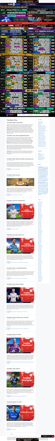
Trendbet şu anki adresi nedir (18, 194)
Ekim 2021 (39, 258)
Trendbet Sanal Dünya (41, 139)
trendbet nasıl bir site (41, 185)
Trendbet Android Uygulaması (16, 200)
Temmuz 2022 (40, 246)
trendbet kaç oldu (42, 183)
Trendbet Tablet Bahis (41, 129)
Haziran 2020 (40, 278)
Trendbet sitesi (44, 188)
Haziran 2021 (40, 263)
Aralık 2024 (39, 209)
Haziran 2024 (40, 217)
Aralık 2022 (39, 240)
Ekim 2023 (39, 227)
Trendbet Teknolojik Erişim (42, 138)
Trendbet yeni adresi (26, 328)
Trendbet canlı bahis (43, 170)
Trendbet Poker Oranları (41, 133)
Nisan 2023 (39, 235)
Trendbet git (19, 278)
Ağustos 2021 (40, 260)
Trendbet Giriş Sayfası (13, 368)
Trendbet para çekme (20, 311)
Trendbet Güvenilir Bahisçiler (42, 130)
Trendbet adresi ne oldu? (14, 402)
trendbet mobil (46, 183)
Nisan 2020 (39, 281)
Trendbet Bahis (40, 168)
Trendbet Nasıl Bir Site (41, 158)
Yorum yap (8, 195)
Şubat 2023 (40, 237)
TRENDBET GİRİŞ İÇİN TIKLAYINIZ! (27, 23)
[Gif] (27, 54)
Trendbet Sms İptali (41, 134)
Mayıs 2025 (39, 205)
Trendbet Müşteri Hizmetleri (45, 184)
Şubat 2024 (40, 222)
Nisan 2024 (39, 219)
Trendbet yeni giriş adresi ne (15, 235)
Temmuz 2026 (40, 201)
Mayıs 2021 (39, 264)
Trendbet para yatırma (20, 328)
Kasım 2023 (40, 226)
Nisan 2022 (39, 250)
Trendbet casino (42, 173)
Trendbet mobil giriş (40, 184)
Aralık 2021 (39, 255)
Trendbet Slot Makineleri (41, 128)
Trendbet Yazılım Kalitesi (41, 143)
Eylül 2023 (39, 228)
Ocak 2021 (39, 269)
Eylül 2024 (39, 213)
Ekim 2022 (39, 242)
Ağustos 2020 (40, 276)
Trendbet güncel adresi (14, 328)
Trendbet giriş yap (15, 262)
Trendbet (8, 429)
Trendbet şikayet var (24, 278)
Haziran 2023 (40, 232)
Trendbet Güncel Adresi (14, 334)
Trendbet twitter (26, 262)
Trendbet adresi (9, 278)
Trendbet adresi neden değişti (11, 194)
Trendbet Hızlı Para (41, 132)
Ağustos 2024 (40, 214)
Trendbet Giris (43, 175)
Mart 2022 (39, 251)
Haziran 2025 (40, 204)
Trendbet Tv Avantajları (41, 137)
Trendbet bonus (9, 328)
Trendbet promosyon (42, 187)
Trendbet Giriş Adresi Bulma (15, 284)
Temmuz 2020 (40, 277)
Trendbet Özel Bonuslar (41, 125)
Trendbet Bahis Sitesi (41, 154)
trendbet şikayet (40, 193)
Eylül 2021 (39, 259)
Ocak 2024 (39, 223)
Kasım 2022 (40, 241)
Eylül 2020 (39, 274)
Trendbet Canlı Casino (41, 171)
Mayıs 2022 (39, 249)
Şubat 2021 (39, 268)
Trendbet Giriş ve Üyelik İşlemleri (17, 268)
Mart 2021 (39, 267)
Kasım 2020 (40, 272)
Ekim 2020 (39, 273)
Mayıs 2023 (39, 233)
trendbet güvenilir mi (41, 182)
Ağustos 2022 (40, 245)
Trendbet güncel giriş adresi (43, 181)
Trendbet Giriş (9, 168)
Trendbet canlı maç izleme (15, 278)
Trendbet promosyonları (21, 262)
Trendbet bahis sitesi (10, 262)
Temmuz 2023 (40, 231)
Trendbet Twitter (40, 159)
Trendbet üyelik (45, 192)
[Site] (13, 39)
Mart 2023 (39, 236)
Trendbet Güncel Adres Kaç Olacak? (18, 317)
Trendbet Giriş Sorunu (13, 175)
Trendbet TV (43, 189)
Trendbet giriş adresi (10, 311)
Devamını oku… (28, 166)
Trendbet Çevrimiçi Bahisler (42, 142)
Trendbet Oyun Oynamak (42, 146)
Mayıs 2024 (39, 218)
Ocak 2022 (39, 254)
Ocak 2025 (39, 208)
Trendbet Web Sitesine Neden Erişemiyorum (20, 159)
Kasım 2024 (40, 210)
